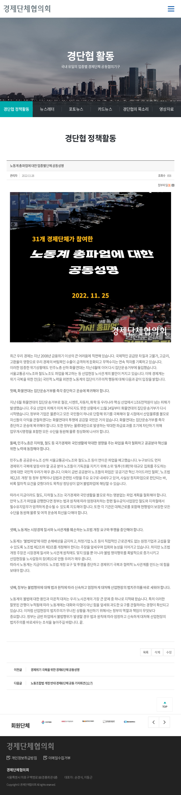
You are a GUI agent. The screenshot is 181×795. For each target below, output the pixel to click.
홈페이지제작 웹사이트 (70, 784)
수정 (169, 652)
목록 (145, 652)
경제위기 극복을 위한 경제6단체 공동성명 (55, 669)
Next (164, 722)
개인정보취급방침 (24, 757)
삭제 (157, 652)
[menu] (171, 9)
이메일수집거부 (59, 757)
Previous (153, 722)
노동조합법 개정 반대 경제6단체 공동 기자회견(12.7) (61, 683)
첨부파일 (164, 185)
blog (87, 784)
